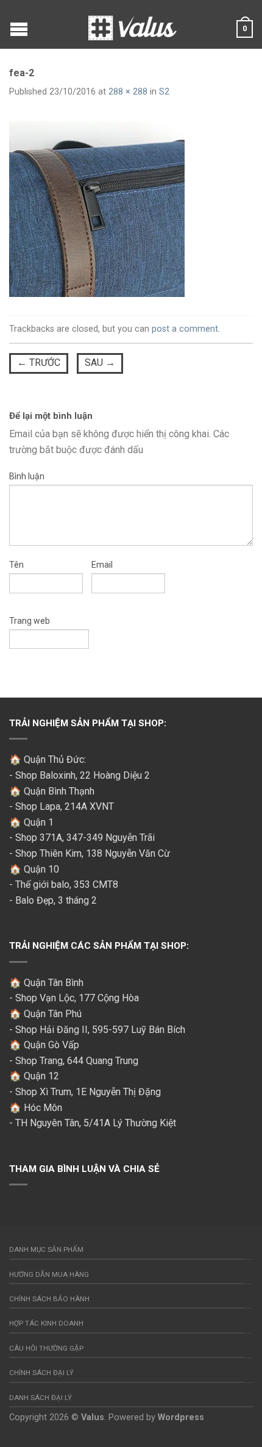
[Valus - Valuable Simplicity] (132, 24)
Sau (100, 362)
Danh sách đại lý (40, 1397)
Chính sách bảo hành (49, 1299)
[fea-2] (97, 208)
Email (102, 565)
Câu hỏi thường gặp (46, 1348)
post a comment (185, 329)
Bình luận (26, 476)
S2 (164, 92)
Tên (16, 565)
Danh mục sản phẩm (46, 1249)
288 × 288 (127, 92)
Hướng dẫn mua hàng (49, 1274)
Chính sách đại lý (41, 1372)
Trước (38, 362)
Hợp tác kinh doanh (46, 1323)
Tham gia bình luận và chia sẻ (84, 1168)
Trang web (29, 621)
